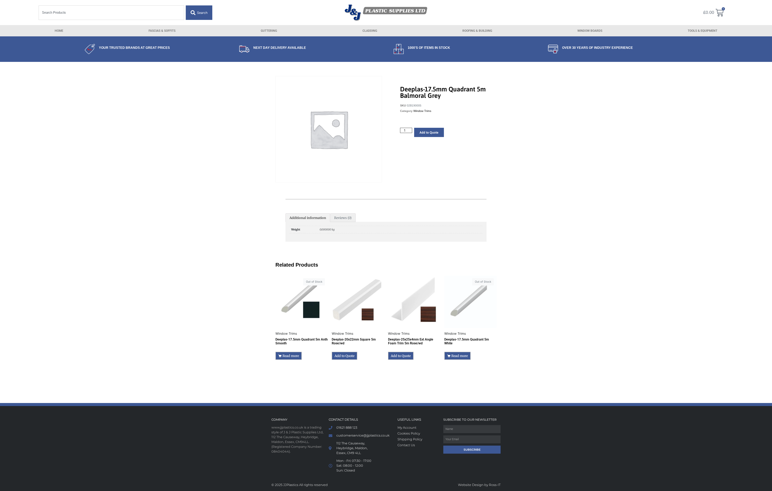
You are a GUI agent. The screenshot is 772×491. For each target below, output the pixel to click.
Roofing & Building (477, 31)
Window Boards (589, 31)
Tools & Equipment (702, 31)
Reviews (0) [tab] (343, 218)
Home (59, 31)
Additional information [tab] (308, 218)
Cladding (369, 31)
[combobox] (111, 12)
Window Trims (422, 111)
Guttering (269, 31)
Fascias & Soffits (162, 31)
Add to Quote (429, 132)
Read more (290, 356)
